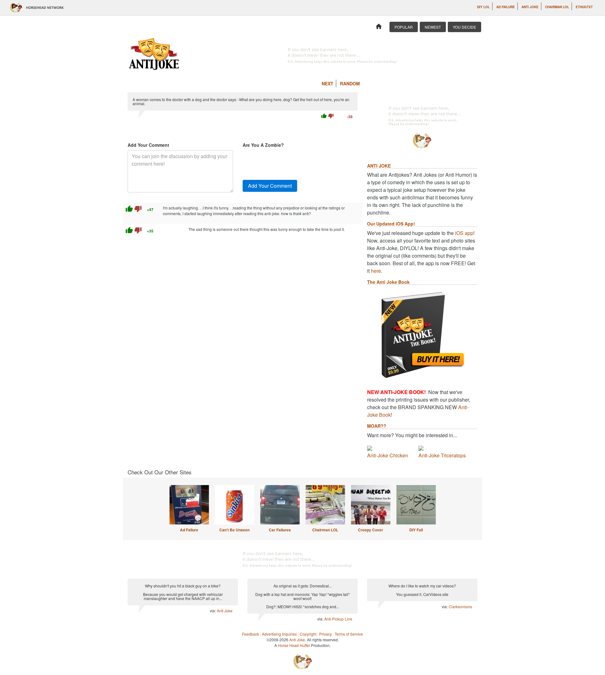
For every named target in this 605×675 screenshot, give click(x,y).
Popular (404, 27)
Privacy (325, 634)
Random (350, 83)
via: (213, 610)
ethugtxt (584, 7)
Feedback (250, 634)
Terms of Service (349, 634)
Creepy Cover (370, 530)
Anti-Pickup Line (338, 618)
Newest (433, 27)
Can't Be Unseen (234, 530)
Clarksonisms (460, 606)
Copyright (308, 634)
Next (327, 83)
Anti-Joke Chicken (387, 455)
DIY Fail (416, 530)
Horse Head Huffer (294, 645)
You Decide (464, 27)
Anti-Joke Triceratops (442, 455)
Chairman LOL (557, 7)
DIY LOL (483, 7)
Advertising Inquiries (279, 634)
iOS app (464, 233)
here (376, 270)
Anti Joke (530, 7)
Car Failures (280, 530)
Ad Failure (505, 7)
